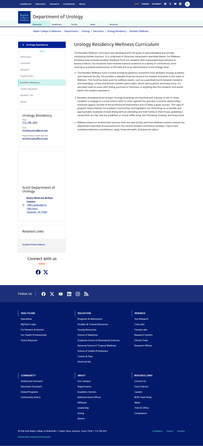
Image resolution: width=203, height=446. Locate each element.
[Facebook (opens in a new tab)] (165, 4)
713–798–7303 (29, 122)
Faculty (74, 24)
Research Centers (143, 334)
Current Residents (29, 89)
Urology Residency (116, 31)
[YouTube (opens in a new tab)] (175, 4)
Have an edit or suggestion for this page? (34, 436)
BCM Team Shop (143, 397)
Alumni (23, 101)
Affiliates (82, 402)
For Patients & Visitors (32, 329)
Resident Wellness (139, 31)
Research (54, 3)
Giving (80, 413)
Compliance (140, 413)
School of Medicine (87, 334)
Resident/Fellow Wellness (33, 244)
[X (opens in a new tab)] (170, 4)
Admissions (25, 56)
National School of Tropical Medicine (96, 345)
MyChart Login (28, 324)
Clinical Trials (141, 340)
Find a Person (141, 386)
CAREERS (145, 4)
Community (69, 3)
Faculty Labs (140, 329)
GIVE (136, 4)
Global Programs (29, 391)
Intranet (181, 431)
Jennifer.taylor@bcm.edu (35, 138)
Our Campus (84, 381)
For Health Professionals (34, 334)
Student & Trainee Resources (92, 324)
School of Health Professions (92, 350)
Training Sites (26, 76)
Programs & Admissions (89, 318)
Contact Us (140, 381)
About (82, 3)
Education (40, 3)
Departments (71, 31)
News (92, 24)
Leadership (83, 407)
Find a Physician (29, 340)
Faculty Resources (86, 329)
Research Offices (143, 345)
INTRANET (156, 4)
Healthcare (25, 3)
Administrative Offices (89, 397)
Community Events (31, 397)
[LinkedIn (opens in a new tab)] (180, 4)
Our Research (141, 318)
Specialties (26, 318)
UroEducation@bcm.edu (35, 130)
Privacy (170, 431)
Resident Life (26, 95)
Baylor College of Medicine (47, 31)
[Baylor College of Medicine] (24, 17)
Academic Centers (86, 391)
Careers (138, 391)
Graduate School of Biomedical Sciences (98, 340)
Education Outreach (31, 386)
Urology (86, 31)
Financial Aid (84, 361)
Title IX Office (141, 407)
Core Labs (139, 324)
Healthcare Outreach (32, 381)
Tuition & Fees (85, 356)
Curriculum (25, 63)
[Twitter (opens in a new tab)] (45, 272)
